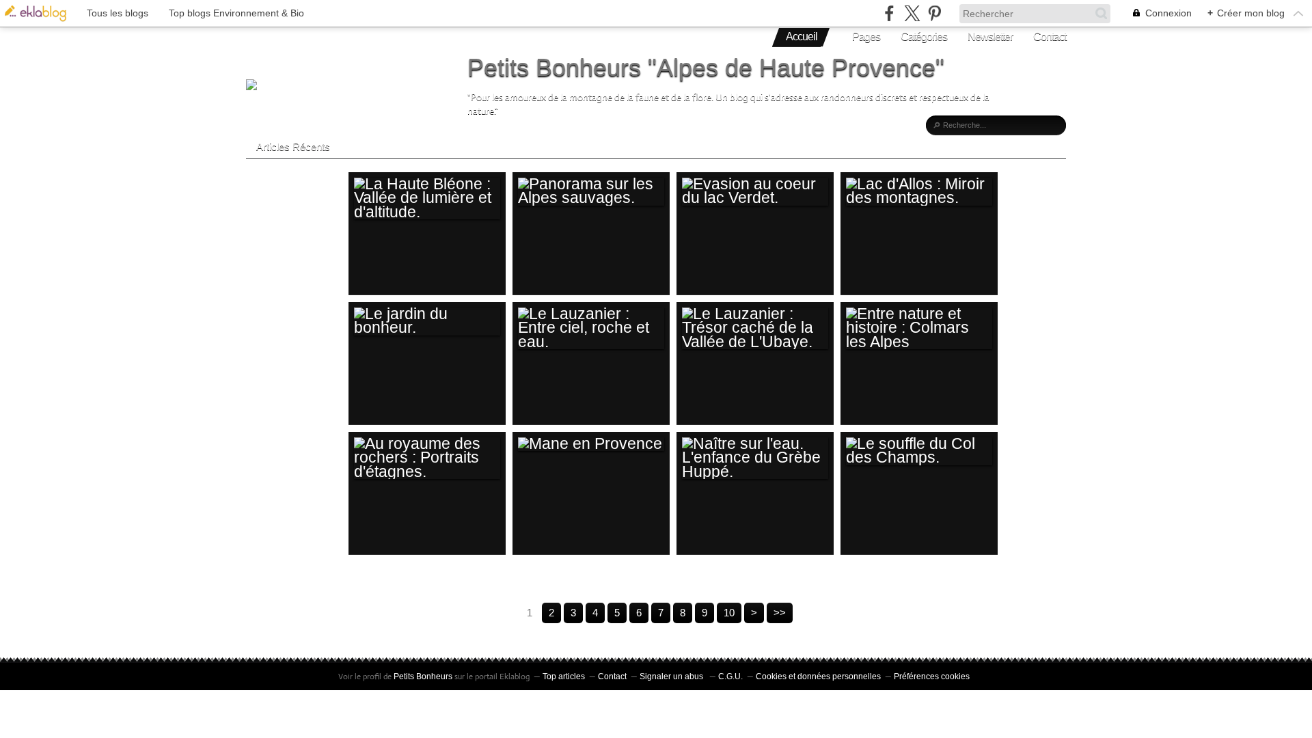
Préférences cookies (932, 676)
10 (729, 612)
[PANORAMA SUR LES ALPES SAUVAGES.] (591, 192)
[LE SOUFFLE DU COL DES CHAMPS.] (919, 451)
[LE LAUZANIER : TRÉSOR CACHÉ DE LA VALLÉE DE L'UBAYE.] (755, 328)
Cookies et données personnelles (818, 676)
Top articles (564, 676)
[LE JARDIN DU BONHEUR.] (427, 322)
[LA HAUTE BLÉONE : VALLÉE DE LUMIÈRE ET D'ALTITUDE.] (427, 198)
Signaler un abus (672, 676)
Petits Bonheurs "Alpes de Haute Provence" (705, 67)
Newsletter (990, 36)
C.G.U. (730, 676)
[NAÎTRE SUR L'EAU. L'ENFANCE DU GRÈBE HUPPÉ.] (755, 458)
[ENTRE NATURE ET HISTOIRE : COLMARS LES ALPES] (919, 328)
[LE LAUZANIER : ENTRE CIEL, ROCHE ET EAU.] (591, 328)
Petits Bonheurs (423, 676)
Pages (866, 36)
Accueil (801, 36)
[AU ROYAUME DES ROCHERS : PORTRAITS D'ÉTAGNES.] (427, 458)
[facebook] (889, 13)
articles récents (293, 146)
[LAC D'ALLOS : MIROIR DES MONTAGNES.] (919, 192)
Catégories (924, 36)
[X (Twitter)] (911, 13)
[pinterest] (934, 13)
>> (780, 612)
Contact (1049, 36)
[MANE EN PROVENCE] (591, 444)
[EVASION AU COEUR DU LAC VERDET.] (755, 192)
